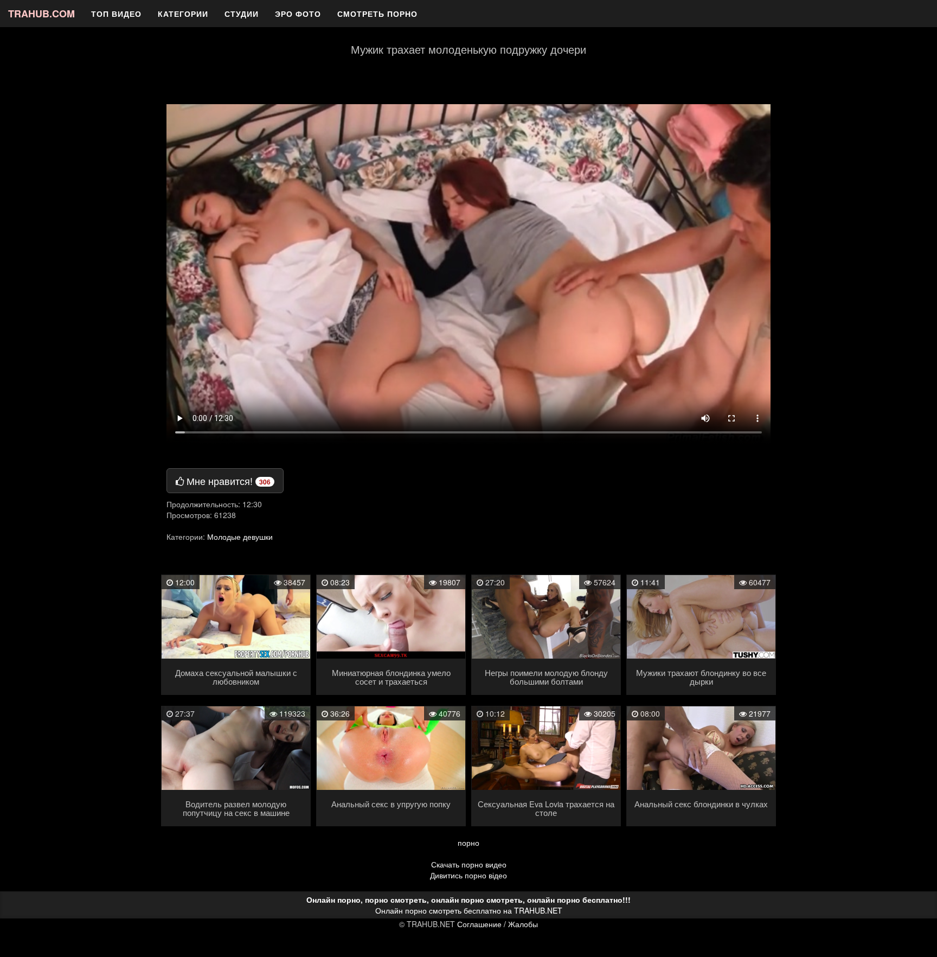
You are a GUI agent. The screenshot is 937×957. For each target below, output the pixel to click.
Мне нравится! (227, 481)
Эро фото (298, 13)
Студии (241, 13)
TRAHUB (41, 14)
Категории (183, 13)
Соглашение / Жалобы (497, 923)
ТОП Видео (116, 13)
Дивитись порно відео (468, 875)
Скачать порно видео (468, 864)
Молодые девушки (240, 536)
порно (468, 842)
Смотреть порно (377, 13)
